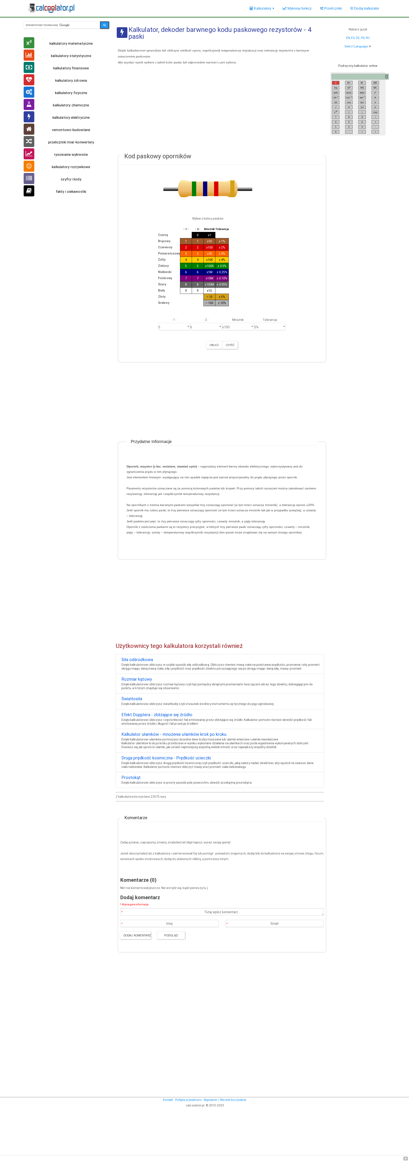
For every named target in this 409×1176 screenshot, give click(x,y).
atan (362, 92)
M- (362, 82)
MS (362, 87)
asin (336, 92)
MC (375, 87)
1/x (362, 107)
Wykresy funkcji (299, 8)
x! (375, 107)
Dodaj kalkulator (366, 8)
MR (375, 82)
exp (375, 112)
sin (335, 97)
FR (362, 38)
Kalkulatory (264, 10)
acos (348, 92)
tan (362, 97)
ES (353, 38)
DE (358, 38)
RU (368, 38)
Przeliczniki (332, 8)
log (335, 87)
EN (348, 38)
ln (375, 97)
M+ (348, 82)
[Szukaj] (104, 25)
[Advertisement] (220, 110)
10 (349, 87)
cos (349, 97)
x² (349, 107)
